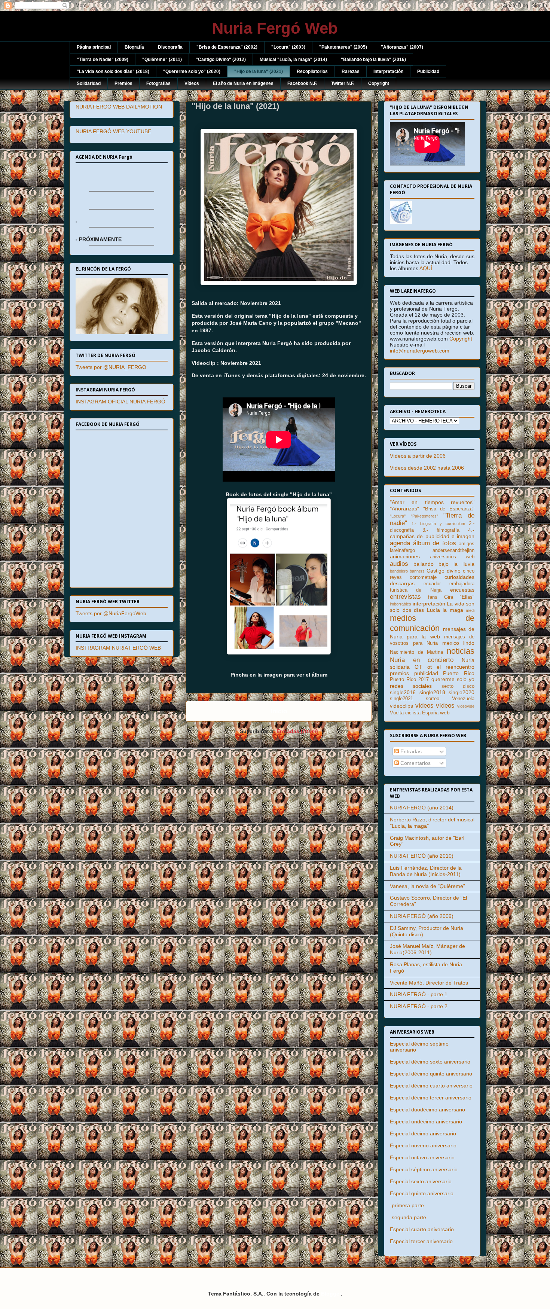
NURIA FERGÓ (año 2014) (421, 808)
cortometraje (423, 577)
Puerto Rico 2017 (409, 679)
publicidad (426, 673)
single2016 (403, 692)
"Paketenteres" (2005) (343, 47)
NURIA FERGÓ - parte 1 (418, 994)
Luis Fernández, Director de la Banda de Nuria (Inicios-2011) (426, 871)
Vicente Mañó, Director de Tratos (429, 983)
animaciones (405, 556)
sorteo (432, 698)
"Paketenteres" (424, 516)
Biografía (134, 47)
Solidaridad (89, 83)
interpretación (429, 604)
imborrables (400, 604)
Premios (123, 83)
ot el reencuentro (451, 667)
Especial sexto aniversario (421, 1181)
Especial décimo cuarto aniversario (431, 1086)
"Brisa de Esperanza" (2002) (226, 47)
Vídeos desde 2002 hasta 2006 (427, 468)
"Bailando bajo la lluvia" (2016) (373, 59)
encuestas (462, 590)
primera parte (408, 1205)
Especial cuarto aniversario (422, 1229)
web (445, 712)
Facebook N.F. (302, 83)
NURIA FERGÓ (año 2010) (421, 856)
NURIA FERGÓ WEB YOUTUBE (113, 131)
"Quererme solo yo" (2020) (191, 71)
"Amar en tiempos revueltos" (432, 502)
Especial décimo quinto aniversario (431, 1074)
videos (424, 705)
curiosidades (459, 577)
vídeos (445, 705)
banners (417, 571)
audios (399, 563)
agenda (400, 543)
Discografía (170, 47)
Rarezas (351, 71)
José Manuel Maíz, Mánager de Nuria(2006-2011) (427, 949)
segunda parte (409, 1217)
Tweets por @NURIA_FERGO (111, 367)
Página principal (94, 47)
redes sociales (411, 686)
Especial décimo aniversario (423, 1133)
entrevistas (405, 596)
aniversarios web (452, 556)
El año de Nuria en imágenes (243, 83)
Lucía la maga (445, 610)
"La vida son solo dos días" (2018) (113, 71)
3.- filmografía (440, 530)
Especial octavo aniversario (422, 1157)
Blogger (331, 1294)
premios (399, 673)
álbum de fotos (434, 543)
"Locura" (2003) (288, 47)
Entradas (410, 751)
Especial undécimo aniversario (426, 1122)
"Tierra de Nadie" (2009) (102, 59)
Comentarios (415, 763)
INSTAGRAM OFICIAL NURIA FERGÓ (120, 402)
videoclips (401, 706)
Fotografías (158, 83)
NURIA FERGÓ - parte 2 (418, 1006)
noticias (460, 651)
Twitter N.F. (342, 83)
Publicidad (428, 71)
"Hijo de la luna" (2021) (258, 71)
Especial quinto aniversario (421, 1193)
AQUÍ (425, 268)
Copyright (378, 83)
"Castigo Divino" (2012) (221, 59)
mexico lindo (458, 643)
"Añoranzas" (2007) (402, 47)
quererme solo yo (452, 679)
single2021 (401, 698)
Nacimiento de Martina (416, 652)
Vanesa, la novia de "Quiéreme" (427, 886)
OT (418, 667)
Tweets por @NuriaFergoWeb (111, 613)
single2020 (461, 692)
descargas (402, 583)
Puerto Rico (458, 673)
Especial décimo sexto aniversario (430, 1062)
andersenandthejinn (453, 550)
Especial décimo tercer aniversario (430, 1098)
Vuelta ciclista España (414, 712)
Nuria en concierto (421, 659)
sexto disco (457, 686)
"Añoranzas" (404, 509)
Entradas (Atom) (297, 731)
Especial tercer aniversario (421, 1241)
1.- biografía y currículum (438, 523)
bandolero (399, 571)
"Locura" (398, 516)
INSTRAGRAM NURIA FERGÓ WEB (118, 648)
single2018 (432, 692)
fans (432, 597)
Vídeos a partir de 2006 (418, 456)
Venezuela (463, 698)
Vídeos (191, 83)
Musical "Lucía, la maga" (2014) (293, 59)
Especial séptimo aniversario (424, 1169)
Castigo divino (444, 571)
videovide (465, 706)
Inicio (279, 711)
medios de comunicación (432, 623)
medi (470, 610)
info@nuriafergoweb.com (419, 351)
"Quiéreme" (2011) (162, 59)
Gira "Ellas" (459, 597)
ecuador (432, 583)
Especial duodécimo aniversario (427, 1110)
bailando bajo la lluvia (443, 564)
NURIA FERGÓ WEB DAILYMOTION (119, 107)
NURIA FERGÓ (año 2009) (421, 916)
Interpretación (388, 71)
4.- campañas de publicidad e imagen (432, 533)
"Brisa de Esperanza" (448, 509)
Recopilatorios (312, 71)
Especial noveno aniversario (423, 1145)
